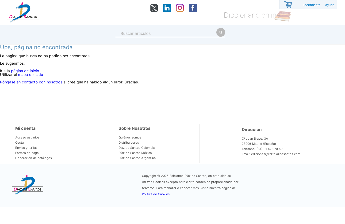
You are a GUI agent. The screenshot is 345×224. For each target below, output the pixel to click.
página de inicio (25, 70)
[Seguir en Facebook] (193, 10)
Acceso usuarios (27, 137)
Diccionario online (252, 15)
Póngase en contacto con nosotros (31, 82)
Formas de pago (27, 153)
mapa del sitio (30, 74)
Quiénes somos (130, 137)
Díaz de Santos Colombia (137, 147)
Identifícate (312, 5)
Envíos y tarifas (26, 147)
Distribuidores (129, 142)
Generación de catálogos (33, 158)
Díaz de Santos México (135, 153)
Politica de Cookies (156, 194)
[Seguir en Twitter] (154, 11)
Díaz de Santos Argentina (137, 158)
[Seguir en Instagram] (180, 10)
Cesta (19, 142)
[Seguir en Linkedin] (167, 10)
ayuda (329, 5)
